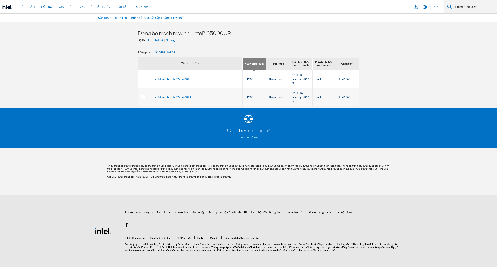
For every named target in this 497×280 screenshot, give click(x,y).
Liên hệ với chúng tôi (266, 212)
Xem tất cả (155, 40)
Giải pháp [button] (66, 7)
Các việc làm (343, 212)
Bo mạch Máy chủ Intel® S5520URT (170, 97)
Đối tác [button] (122, 7)
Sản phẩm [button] (27, 7)
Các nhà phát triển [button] (95, 7)
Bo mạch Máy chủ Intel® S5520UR (169, 79)
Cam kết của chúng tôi (172, 212)
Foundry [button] (142, 7)
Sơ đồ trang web (319, 212)
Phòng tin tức (293, 212)
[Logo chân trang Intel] (103, 231)
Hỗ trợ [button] (47, 7)
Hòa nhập (198, 212)
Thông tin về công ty (139, 212)
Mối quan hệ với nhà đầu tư (228, 212)
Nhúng (170, 40)
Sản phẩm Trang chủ (112, 18)
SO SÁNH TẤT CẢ (165, 52)
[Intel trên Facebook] (126, 225)
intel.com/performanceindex (184, 247)
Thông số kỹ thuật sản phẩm (149, 18)
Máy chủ (177, 18)
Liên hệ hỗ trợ (248, 137)
